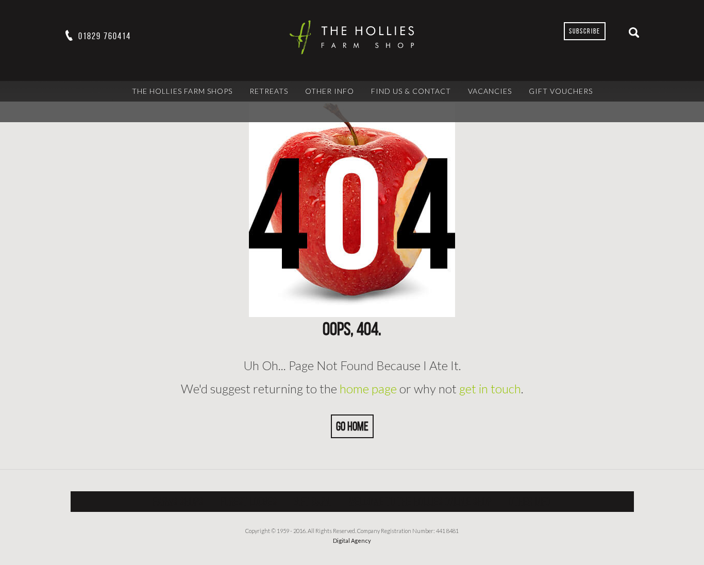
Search (634, 32)
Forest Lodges (249, 501)
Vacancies (490, 91)
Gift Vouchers (561, 91)
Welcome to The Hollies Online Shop (420, 501)
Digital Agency (352, 540)
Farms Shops (178, 501)
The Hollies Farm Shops (182, 91)
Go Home (352, 426)
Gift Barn (312, 501)
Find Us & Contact (411, 91)
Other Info (329, 91)
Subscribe (584, 31)
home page (368, 388)
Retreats (268, 91)
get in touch (490, 388)
